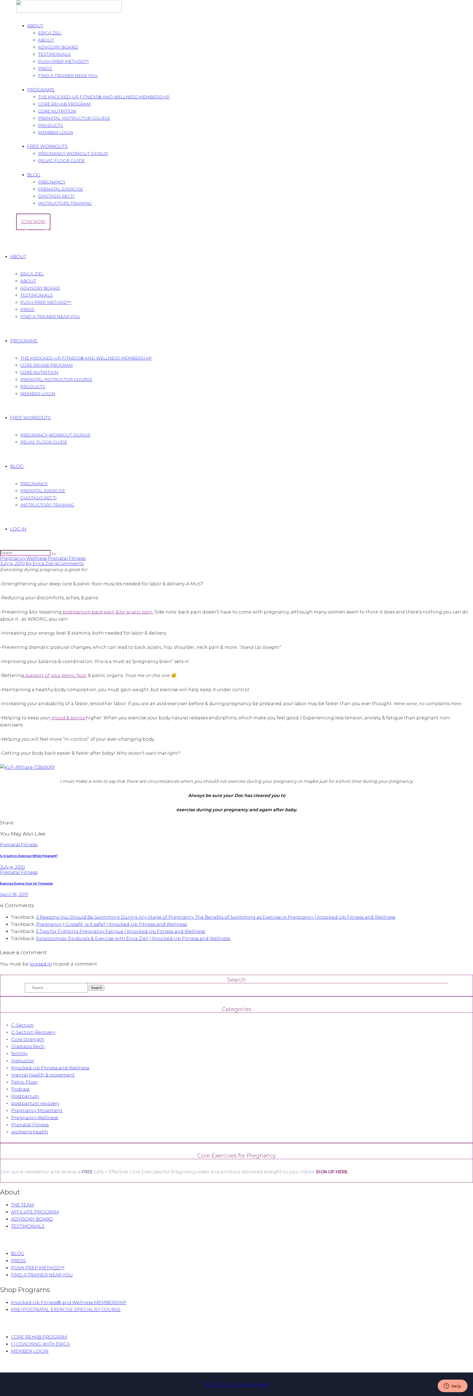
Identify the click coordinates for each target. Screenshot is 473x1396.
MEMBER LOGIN (29, 1351)
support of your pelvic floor (56, 675)
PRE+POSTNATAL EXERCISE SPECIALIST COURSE (66, 1309)
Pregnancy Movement (36, 1110)
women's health (29, 1132)
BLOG (17, 1253)
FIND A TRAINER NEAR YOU (42, 1275)
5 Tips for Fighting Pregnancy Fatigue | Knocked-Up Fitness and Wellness (120, 931)
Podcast (20, 1089)
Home (7, 240)
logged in (41, 964)
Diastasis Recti (28, 1046)
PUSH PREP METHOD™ (38, 1267)
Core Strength (27, 1039)
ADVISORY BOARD (32, 1219)
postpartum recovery (35, 1103)
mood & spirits (67, 717)
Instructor (22, 1060)
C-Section (22, 1025)
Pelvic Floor (24, 1082)
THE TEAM (22, 1205)
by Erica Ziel (40, 563)
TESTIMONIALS (28, 1226)
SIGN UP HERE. (332, 1171)
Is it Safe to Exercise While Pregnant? (29, 856)
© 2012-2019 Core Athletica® (236, 1384)
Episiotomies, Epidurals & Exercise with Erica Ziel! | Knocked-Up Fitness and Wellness (133, 938)
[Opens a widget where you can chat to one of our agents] (452, 1386)
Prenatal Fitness (66, 558)
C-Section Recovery (33, 1032)
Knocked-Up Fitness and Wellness (50, 1068)
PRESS (18, 1260)
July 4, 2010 (12, 563)
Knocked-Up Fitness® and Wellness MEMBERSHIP (68, 1302)
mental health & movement (43, 1075)
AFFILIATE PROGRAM (35, 1212)
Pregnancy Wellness (23, 558)
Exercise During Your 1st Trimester (26, 883)
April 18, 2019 (14, 894)
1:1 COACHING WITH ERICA (40, 1344)
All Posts (23, 240)
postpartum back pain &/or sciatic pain (107, 612)
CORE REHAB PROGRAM (39, 1337)
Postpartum (25, 1096)
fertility (19, 1053)
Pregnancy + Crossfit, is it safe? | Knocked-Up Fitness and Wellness (111, 924)
